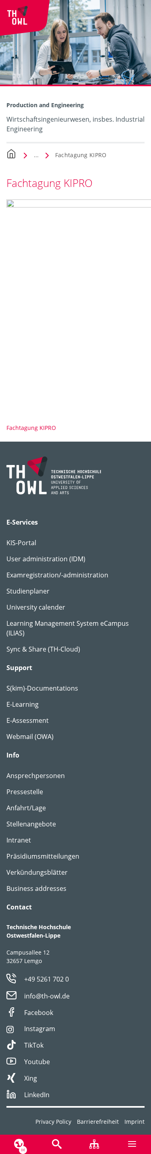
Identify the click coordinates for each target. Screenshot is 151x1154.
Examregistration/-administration (57, 575)
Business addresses (36, 888)
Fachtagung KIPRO (80, 155)
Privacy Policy (53, 1121)
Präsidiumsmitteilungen (42, 856)
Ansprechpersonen (35, 775)
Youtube (37, 1061)
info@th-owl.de (47, 996)
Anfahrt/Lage (26, 807)
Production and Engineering (45, 105)
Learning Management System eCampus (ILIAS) (67, 628)
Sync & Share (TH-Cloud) (43, 649)
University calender (35, 607)
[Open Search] (57, 1144)
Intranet (18, 840)
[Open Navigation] (132, 1144)
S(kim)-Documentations (42, 688)
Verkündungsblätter (37, 872)
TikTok (33, 1045)
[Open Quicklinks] (95, 1144)
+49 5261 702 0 (46, 979)
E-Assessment (27, 720)
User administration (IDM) (45, 558)
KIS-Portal (21, 542)
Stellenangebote (31, 824)
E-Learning (22, 704)
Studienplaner (28, 591)
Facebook (38, 1012)
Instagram (39, 1028)
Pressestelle (24, 791)
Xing (30, 1078)
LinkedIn (37, 1094)
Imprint (134, 1121)
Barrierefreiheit (98, 1121)
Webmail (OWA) (30, 736)
